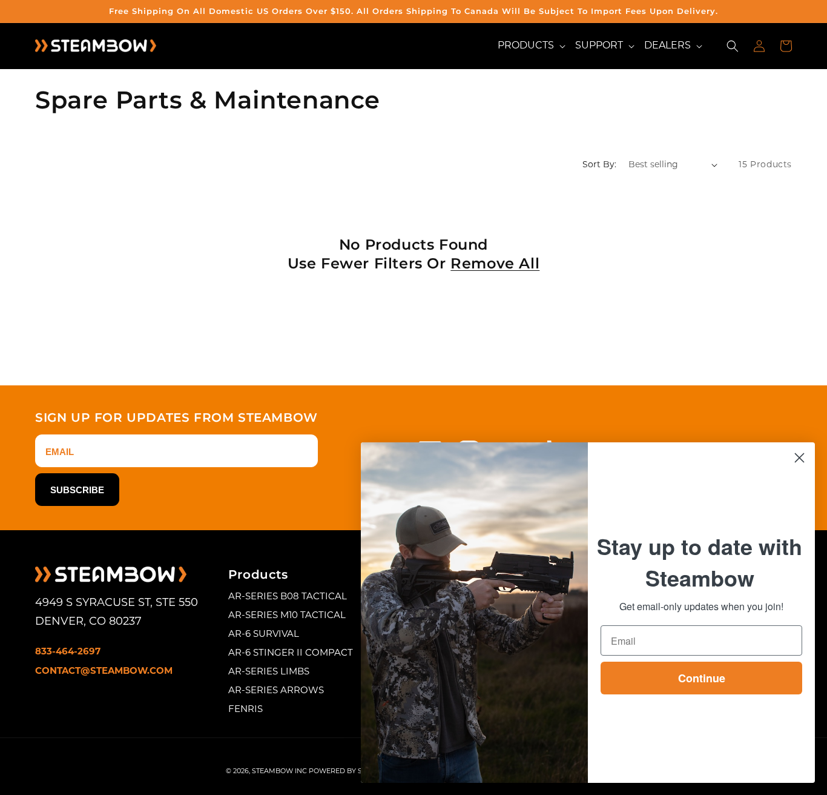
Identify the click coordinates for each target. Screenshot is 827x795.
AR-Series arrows (276, 691)
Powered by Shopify (348, 771)
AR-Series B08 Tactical (287, 597)
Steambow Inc (279, 771)
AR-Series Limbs (268, 672)
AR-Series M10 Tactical (287, 615)
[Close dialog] (799, 457)
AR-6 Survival (263, 634)
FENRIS (245, 709)
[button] (531, 46)
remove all (494, 263)
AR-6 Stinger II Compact (290, 653)
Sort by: (599, 165)
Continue (701, 678)
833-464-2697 (67, 652)
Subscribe (77, 490)
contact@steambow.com (104, 671)
